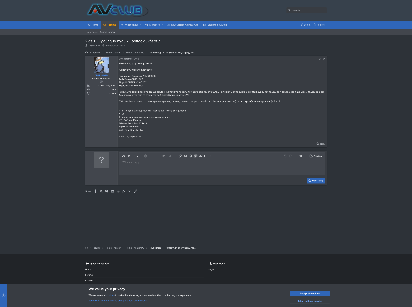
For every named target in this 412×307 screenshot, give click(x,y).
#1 (324, 59)
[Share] (319, 59)
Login (211, 269)
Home (88, 269)
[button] (140, 24)
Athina (112, 93)
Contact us (91, 280)
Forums (89, 275)
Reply (322, 143)
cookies (111, 295)
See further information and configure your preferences (118, 300)
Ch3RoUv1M (94, 45)
